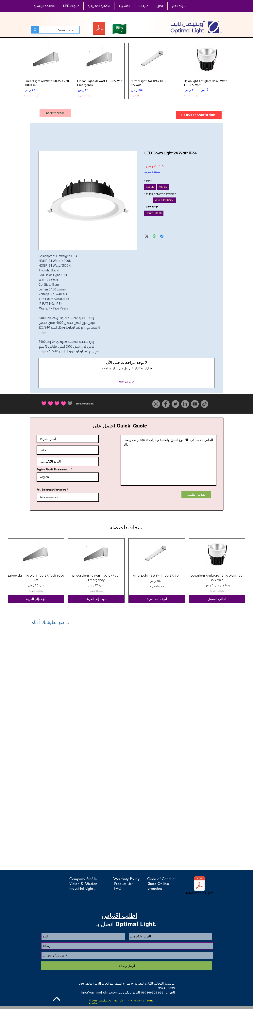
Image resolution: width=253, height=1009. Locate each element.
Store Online (158, 883)
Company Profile (91, 878)
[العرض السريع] (217, 554)
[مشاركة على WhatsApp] (154, 236)
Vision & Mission (91, 883)
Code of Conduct (161, 878)
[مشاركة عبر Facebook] (162, 236)
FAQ (130, 888)
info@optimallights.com (99, 992)
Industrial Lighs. (91, 888)
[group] (126, 71)
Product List (131, 883)
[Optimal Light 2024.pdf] (99, 29)
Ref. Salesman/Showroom (51, 489)
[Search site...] (35, 29)
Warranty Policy (130, 878)
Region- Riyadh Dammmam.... (53, 469)
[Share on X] (146, 236)
